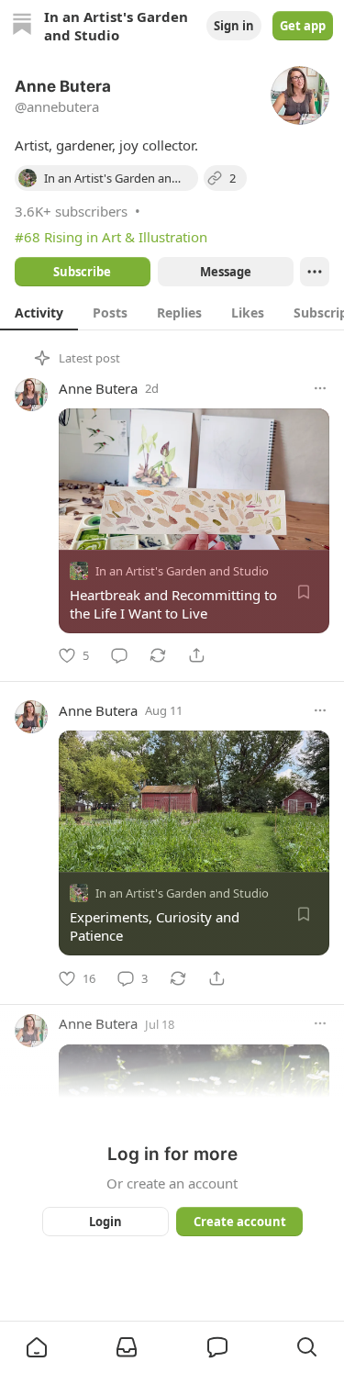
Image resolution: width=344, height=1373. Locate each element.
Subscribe (82, 271)
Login (105, 1221)
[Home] (22, 26)
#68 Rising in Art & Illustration (111, 237)
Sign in (234, 25)
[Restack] (157, 655)
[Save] (303, 592)
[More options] (320, 388)
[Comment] (119, 655)
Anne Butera (98, 388)
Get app (303, 25)
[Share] (196, 655)
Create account (239, 1221)
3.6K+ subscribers (71, 211)
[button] (36, 1347)
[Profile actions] (314, 271)
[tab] (39, 312)
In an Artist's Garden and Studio (182, 571)
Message (224, 271)
